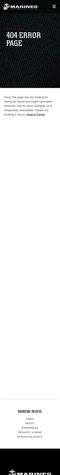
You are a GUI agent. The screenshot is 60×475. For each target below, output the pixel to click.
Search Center (35, 114)
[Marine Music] (20, 6)
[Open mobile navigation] (54, 6)
